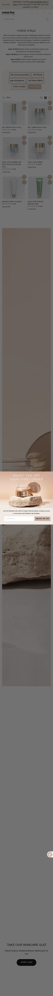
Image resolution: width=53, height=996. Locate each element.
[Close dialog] (51, 473)
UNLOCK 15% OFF (42, 518)
